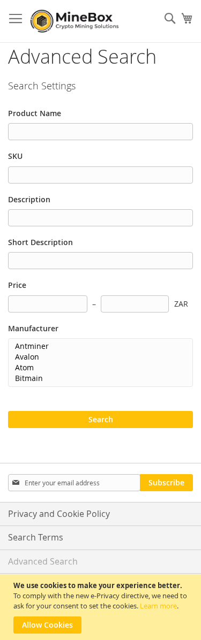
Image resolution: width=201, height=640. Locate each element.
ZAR (181, 304)
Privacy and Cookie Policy (59, 514)
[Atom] (96, 367)
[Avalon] (96, 357)
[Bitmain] (96, 378)
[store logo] (75, 21)
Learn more (158, 606)
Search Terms (35, 537)
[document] (101, 607)
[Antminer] (96, 346)
